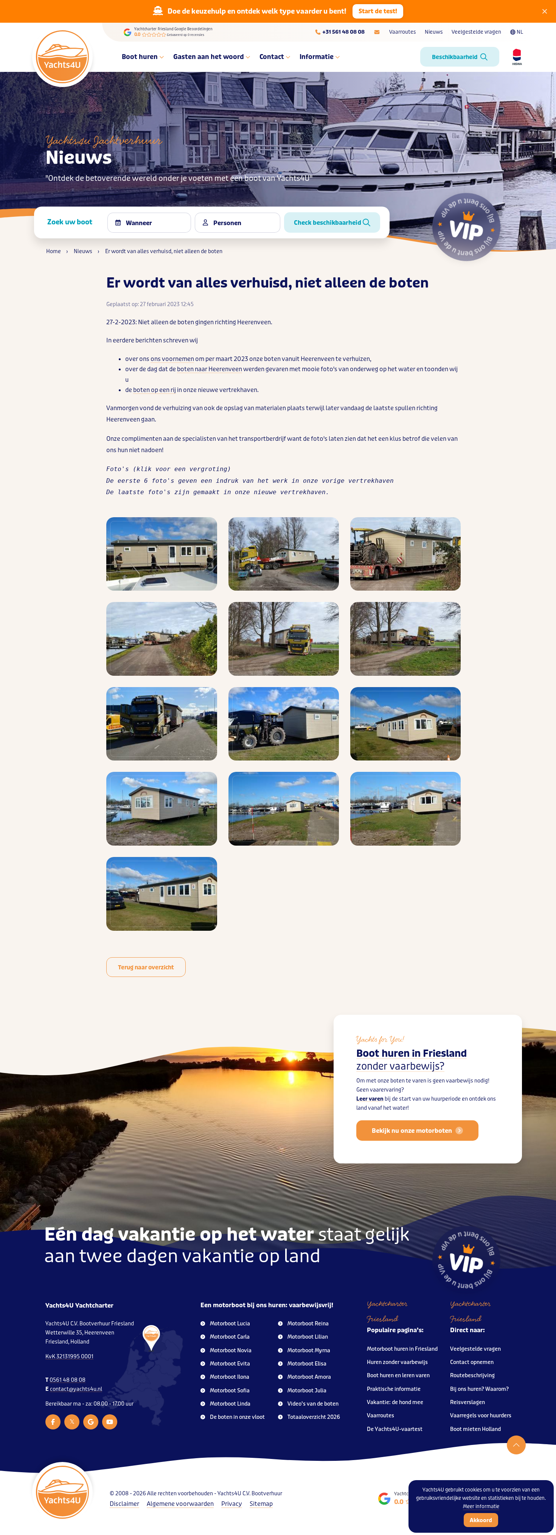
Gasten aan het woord (208, 57)
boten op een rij (154, 390)
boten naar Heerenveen (209, 369)
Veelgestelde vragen (476, 32)
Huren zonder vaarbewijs (397, 1362)
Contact (271, 57)
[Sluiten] (544, 11)
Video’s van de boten (313, 1403)
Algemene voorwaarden (180, 1504)
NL (520, 32)
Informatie (317, 57)
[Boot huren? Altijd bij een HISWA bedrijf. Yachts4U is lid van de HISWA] (514, 57)
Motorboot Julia (306, 1390)
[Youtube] (109, 1421)
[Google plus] (90, 1421)
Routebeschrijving (472, 1375)
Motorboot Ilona (229, 1377)
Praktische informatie (394, 1389)
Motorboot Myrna (308, 1350)
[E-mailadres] (377, 32)
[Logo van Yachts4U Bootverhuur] (62, 56)
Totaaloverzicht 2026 (313, 1417)
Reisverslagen (467, 1402)
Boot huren (140, 57)
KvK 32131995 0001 (69, 1356)
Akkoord (481, 1520)
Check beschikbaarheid (328, 223)
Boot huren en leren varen (398, 1375)
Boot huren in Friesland (411, 1060)
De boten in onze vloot (237, 1417)
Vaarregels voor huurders (480, 1415)
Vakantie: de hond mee (395, 1402)
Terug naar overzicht (146, 967)
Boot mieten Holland (475, 1429)
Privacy (231, 1504)
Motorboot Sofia (230, 1390)
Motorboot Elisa (306, 1363)
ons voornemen (172, 359)
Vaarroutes (402, 32)
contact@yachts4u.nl (76, 1389)
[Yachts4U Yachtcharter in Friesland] (141, 1375)
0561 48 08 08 (67, 1380)
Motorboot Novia (231, 1350)
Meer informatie (481, 1506)
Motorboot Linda (230, 1403)
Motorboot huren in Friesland (402, 1349)
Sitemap (261, 1504)
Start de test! (378, 11)
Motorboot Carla (230, 1337)
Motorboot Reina (308, 1323)
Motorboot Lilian (307, 1337)
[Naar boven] (516, 1444)
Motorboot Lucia (230, 1323)
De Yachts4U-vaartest (394, 1429)
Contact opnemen (472, 1362)
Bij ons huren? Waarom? (479, 1389)
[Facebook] (53, 1421)
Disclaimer (124, 1504)
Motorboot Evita (230, 1363)
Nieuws (434, 32)
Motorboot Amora (309, 1377)
